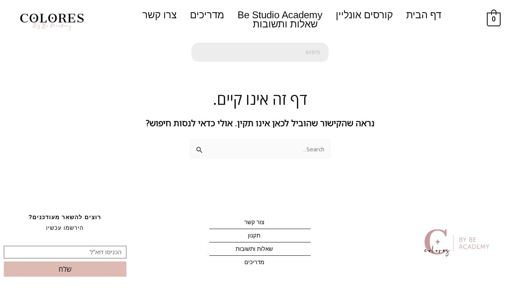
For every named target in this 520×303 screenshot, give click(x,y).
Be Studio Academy (280, 14)
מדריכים (207, 14)
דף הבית (423, 14)
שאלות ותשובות (285, 24)
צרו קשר (159, 14)
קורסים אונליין (364, 14)
